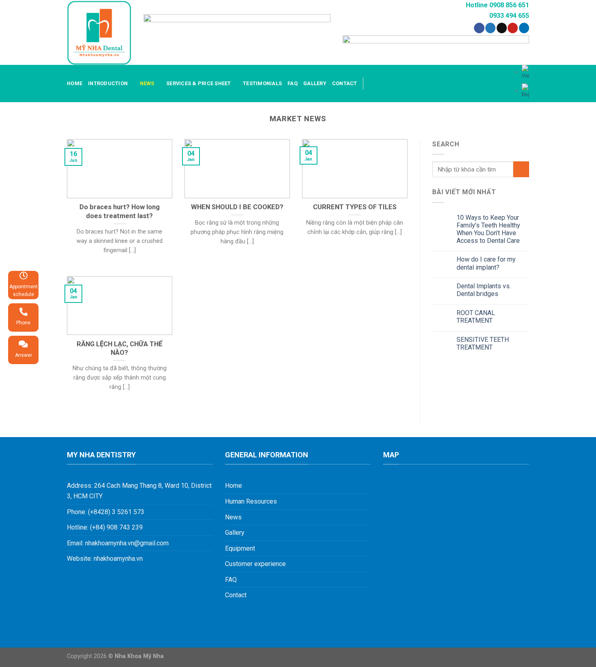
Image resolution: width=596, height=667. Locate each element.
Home (74, 83)
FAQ (292, 83)
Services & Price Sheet (198, 83)
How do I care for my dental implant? (486, 263)
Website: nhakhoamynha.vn (105, 558)
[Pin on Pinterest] (513, 28)
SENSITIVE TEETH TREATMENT (483, 343)
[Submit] (521, 169)
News (147, 83)
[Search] (372, 83)
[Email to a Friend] (502, 28)
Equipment (240, 548)
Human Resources (251, 501)
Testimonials (262, 83)
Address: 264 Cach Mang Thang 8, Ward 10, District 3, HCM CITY (139, 491)
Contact (344, 83)
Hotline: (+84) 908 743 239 (105, 527)
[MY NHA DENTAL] (99, 32)
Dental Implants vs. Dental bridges (484, 290)
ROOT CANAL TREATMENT (476, 316)
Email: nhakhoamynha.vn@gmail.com (118, 543)
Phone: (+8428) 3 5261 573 (105, 512)
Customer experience (255, 564)
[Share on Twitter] (490, 28)
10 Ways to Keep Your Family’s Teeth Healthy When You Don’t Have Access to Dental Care (488, 229)
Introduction (108, 83)
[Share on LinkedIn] (524, 28)
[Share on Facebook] (479, 28)
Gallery (314, 83)
